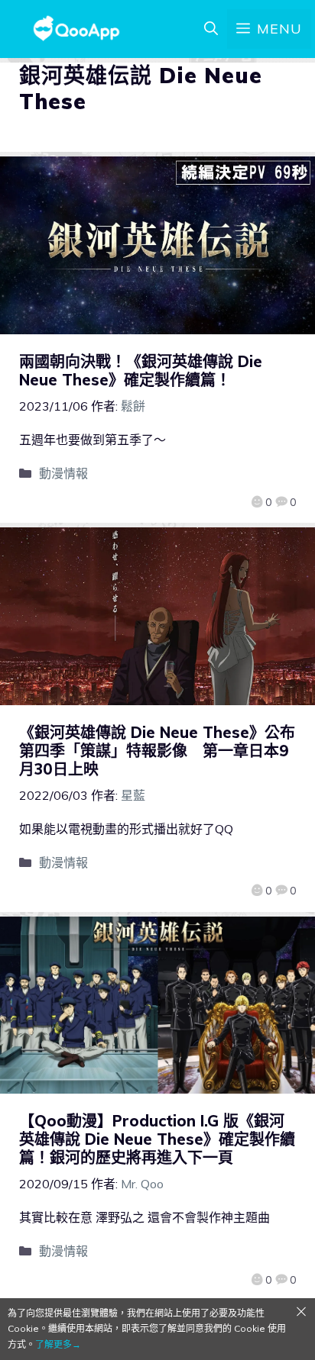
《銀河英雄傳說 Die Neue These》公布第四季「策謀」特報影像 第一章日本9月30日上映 (157, 750)
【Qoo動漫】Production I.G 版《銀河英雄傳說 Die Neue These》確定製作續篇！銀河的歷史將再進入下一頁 (157, 1139)
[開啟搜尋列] (211, 29)
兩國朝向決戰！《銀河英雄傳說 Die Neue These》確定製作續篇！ (140, 370)
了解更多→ (58, 1344)
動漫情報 (63, 473)
